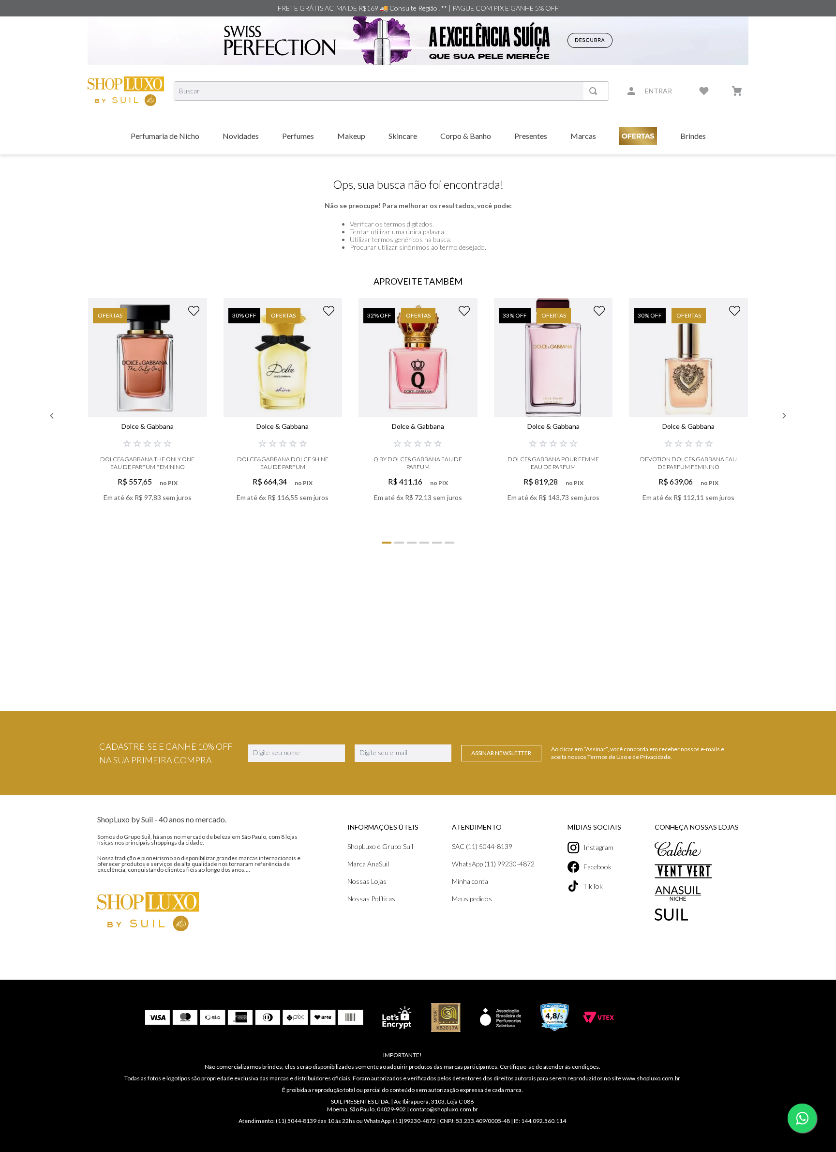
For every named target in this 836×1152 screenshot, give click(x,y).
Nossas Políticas (371, 898)
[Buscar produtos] (595, 91)
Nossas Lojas (367, 881)
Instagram (598, 847)
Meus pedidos (472, 898)
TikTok (593, 886)
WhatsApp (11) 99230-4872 (493, 864)
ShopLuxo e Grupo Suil (380, 846)
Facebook (597, 867)
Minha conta (470, 881)
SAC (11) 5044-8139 (482, 846)
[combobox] (391, 91)
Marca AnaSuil (368, 864)
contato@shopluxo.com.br (444, 1109)
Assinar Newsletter (501, 753)
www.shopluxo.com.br (651, 1078)
